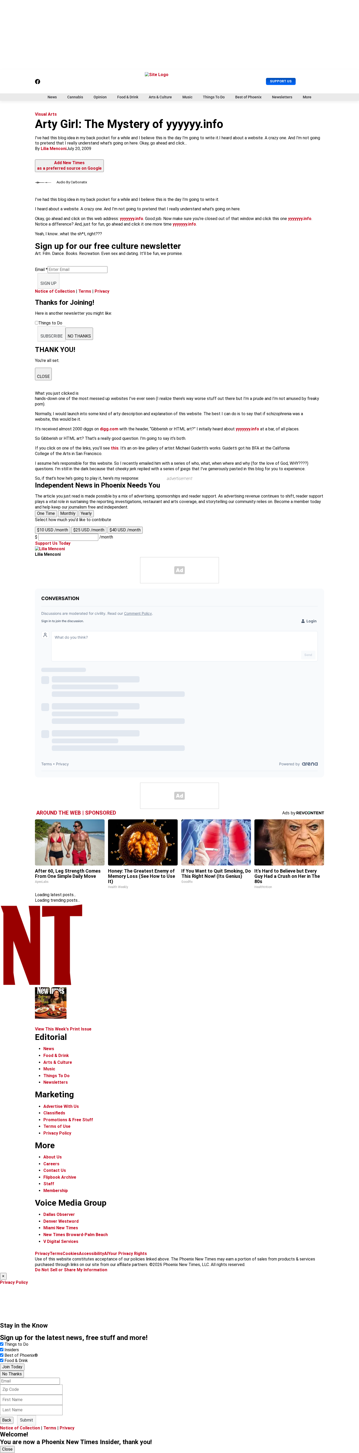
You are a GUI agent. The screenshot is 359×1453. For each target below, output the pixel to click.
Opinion (100, 97)
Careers (51, 1163)
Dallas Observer (59, 1214)
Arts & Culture (160, 97)
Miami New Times (60, 1227)
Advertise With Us (61, 1106)
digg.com (109, 428)
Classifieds (54, 1112)
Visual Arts (46, 114)
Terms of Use (56, 1126)
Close (7, 1449)
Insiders (11, 1349)
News (52, 97)
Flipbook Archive (59, 1177)
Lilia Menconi (53, 148)
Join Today (12, 1366)
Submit (26, 1420)
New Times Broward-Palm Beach (75, 1234)
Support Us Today (52, 543)
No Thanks (12, 1373)
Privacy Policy (57, 1133)
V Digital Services (60, 1241)
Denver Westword (61, 1221)
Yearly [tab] (86, 513)
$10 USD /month (52, 529)
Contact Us (54, 1170)
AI (106, 1253)
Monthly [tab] (67, 513)
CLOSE (43, 376)
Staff (48, 1183)
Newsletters (282, 97)
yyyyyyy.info (131, 218)
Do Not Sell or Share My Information (71, 1269)
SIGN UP (48, 283)
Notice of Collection (55, 291)
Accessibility (91, 1253)
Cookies (71, 1253)
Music (187, 97)
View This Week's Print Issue (63, 1029)
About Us (52, 1157)
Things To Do (214, 97)
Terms (84, 291)
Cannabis (75, 97)
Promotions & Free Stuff (68, 1119)
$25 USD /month (88, 529)
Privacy (102, 291)
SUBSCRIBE (51, 336)
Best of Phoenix (248, 97)
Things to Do (16, 1344)
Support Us (281, 81)
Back (6, 1420)
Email (41, 269)
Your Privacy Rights (127, 1253)
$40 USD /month (125, 529)
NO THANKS (79, 336)
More (307, 97)
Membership (55, 1190)
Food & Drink (127, 97)
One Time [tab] (46, 513)
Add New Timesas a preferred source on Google (69, 165)
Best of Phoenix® (21, 1355)
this (115, 448)
